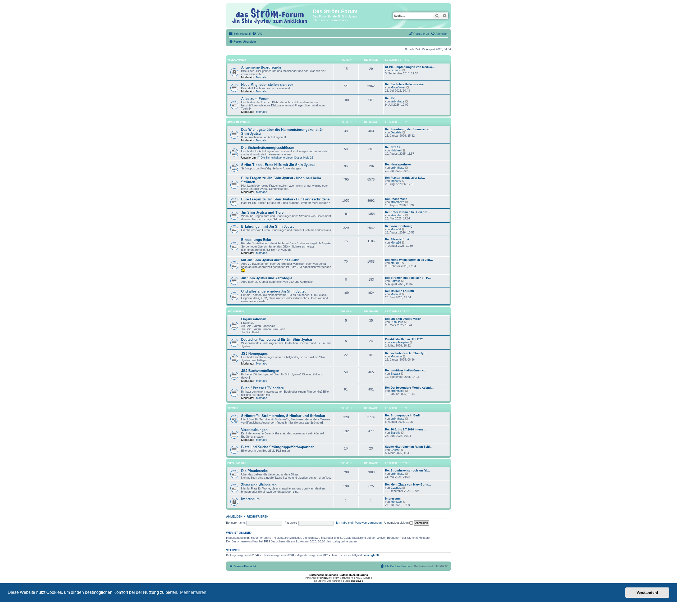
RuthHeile (397, 322)
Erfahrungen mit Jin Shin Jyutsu (268, 226)
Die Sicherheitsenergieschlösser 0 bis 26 (287, 157)
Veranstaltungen (254, 430)
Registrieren (257, 516)
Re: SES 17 (392, 147)
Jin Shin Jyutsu (238, 121)
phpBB (324, 577)
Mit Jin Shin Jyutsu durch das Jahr (270, 260)
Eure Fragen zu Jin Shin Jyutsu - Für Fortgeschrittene (285, 199)
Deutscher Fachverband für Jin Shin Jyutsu (276, 340)
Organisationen (253, 319)
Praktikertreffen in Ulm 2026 (404, 339)
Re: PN (390, 98)
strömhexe (397, 101)
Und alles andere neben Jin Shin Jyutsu (274, 291)
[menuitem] (257, 33)
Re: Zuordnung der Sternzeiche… (408, 129)
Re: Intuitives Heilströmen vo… (406, 370)
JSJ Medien (235, 311)
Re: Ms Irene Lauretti (399, 291)
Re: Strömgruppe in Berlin (403, 415)
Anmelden (234, 516)
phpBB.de (357, 580)
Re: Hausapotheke (398, 164)
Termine (233, 408)
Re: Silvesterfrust (397, 239)
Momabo (261, 77)
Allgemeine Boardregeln (261, 67)
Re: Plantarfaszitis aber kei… (405, 177)
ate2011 (396, 262)
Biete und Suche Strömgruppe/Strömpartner (277, 447)
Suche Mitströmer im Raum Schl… (409, 446)
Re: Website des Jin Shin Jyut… (407, 353)
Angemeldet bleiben (396, 522)
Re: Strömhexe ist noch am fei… (407, 470)
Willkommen (236, 59)
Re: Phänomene (396, 198)
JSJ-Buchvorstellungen (260, 371)
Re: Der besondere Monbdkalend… (409, 387)
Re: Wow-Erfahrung (399, 226)
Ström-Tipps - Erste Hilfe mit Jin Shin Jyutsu (278, 165)
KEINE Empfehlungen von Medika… (410, 67)
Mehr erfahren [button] (193, 592)
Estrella (395, 280)
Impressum (250, 499)
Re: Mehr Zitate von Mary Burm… (408, 484)
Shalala (395, 373)
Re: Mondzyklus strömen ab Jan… (409, 259)
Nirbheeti (396, 150)
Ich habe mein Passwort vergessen (359, 522)
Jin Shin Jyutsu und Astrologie (266, 278)
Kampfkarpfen (400, 342)
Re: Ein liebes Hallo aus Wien (405, 84)
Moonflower (398, 87)
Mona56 (396, 180)
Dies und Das (236, 463)
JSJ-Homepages (254, 354)
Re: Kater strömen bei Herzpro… (407, 212)
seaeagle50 (371, 555)
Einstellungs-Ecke (256, 240)
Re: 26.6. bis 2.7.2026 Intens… (405, 429)
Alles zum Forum (255, 99)
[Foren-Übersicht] (270, 15)
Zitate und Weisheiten (259, 485)
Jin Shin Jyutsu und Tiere (262, 212)
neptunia (396, 70)
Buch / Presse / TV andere (262, 388)
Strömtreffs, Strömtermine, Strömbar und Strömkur (283, 416)
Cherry (395, 449)
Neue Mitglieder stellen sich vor (267, 85)
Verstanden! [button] (647, 592)
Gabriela (396, 132)
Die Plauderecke (254, 471)
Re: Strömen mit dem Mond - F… (408, 277)
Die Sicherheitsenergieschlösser (267, 148)
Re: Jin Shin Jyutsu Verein (403, 318)
